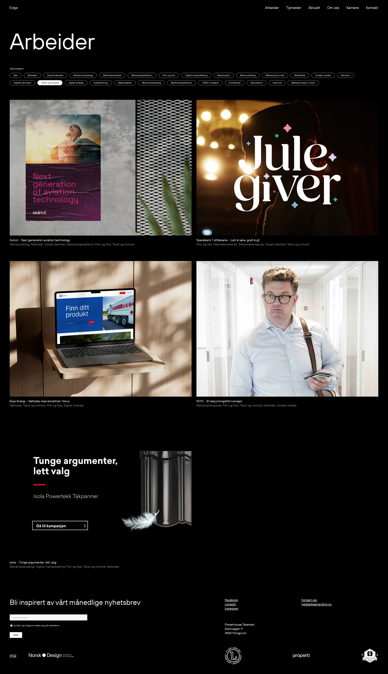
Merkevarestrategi (151, 82)
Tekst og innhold (50, 82)
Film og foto (168, 75)
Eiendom (345, 75)
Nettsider (32, 75)
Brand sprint (223, 75)
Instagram (231, 608)
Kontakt (372, 7)
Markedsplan (125, 82)
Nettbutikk (299, 75)
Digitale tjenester (22, 82)
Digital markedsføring (196, 75)
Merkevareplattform (141, 75)
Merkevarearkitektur (181, 82)
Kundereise (235, 82)
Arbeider (272, 7)
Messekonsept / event (303, 82)
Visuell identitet (55, 75)
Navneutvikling (248, 75)
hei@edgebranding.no (316, 604)
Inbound (277, 82)
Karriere (352, 7)
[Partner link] (233, 655)
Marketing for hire (275, 75)
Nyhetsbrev (257, 82)
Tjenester (293, 7)
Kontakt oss (309, 600)
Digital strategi (76, 82)
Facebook (231, 600)
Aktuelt (314, 7)
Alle (15, 75)
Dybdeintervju (101, 82)
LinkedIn (230, 604)
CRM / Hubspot (210, 82)
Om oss (333, 7)
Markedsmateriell (112, 75)
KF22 (13, 655)
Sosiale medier (323, 75)
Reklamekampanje (83, 75)
